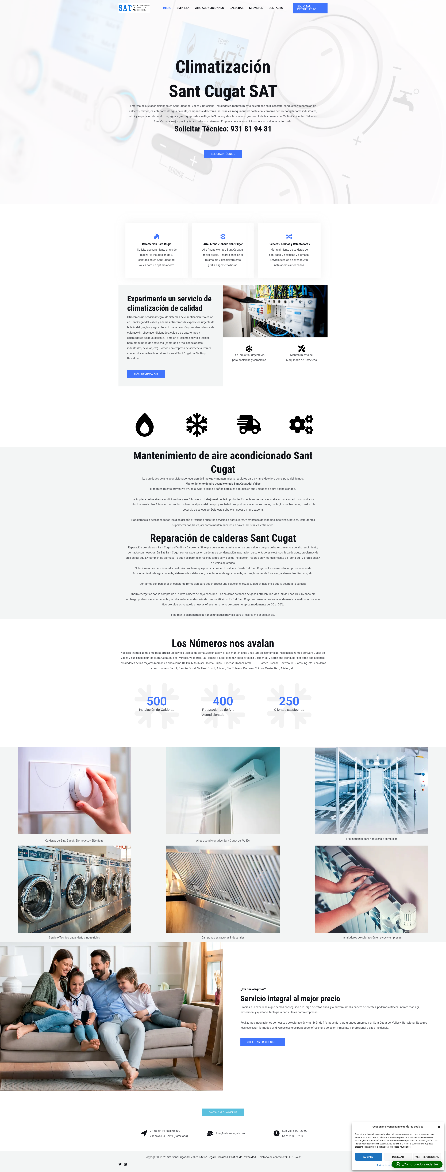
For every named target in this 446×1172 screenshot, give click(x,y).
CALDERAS (237, 8)
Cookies (221, 1157)
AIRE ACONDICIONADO (209, 8)
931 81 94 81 (251, 128)
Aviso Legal (207, 1157)
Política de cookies (386, 1165)
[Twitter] (120, 1164)
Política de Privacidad (242, 1157)
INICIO (167, 8)
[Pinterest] (125, 1164)
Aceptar (368, 1156)
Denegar (398, 1156)
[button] (439, 1127)
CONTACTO (276, 8)
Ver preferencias (427, 1156)
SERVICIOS (256, 8)
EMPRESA (183, 8)
